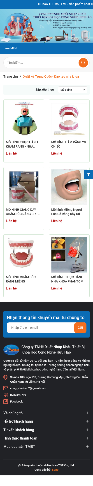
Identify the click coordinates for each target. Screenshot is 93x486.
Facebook (16, 401)
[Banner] (46, 26)
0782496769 (18, 395)
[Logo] (11, 349)
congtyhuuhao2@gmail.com (28, 388)
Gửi (80, 327)
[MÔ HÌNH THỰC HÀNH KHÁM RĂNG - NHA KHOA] (24, 120)
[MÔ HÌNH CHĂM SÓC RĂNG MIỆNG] (24, 255)
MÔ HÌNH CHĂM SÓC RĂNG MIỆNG (21, 279)
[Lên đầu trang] (86, 465)
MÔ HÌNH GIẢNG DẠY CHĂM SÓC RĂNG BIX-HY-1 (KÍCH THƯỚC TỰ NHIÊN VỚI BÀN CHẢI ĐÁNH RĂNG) (22, 212)
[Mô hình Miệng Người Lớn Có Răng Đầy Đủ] (69, 187)
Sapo (55, 469)
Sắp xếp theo (44, 89)
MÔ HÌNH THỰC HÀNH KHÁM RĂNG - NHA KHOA (22, 144)
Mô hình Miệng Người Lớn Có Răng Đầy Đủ (66, 212)
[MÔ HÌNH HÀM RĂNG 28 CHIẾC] (69, 120)
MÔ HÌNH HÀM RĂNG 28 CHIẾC (68, 144)
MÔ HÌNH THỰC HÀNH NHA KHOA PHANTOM (67, 279)
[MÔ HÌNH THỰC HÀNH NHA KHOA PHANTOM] (69, 255)
